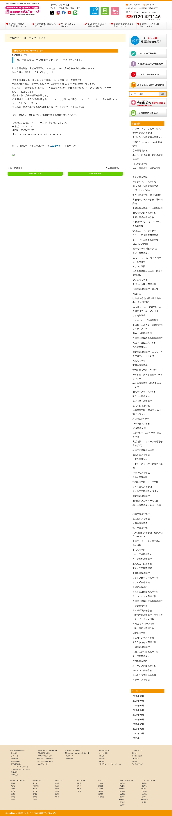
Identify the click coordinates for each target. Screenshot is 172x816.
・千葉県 (34, 788)
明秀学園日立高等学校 (143, 628)
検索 (162, 94)
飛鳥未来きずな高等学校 (144, 392)
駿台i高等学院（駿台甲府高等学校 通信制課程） (146, 300)
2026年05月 (138, 710)
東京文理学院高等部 (142, 568)
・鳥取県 (122, 783)
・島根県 (122, 786)
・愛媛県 (122, 802)
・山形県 (12, 794)
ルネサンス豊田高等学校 (144, 675)
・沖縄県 (144, 802)
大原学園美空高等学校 (143, 217)
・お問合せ (133, 761)
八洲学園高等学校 (141, 647)
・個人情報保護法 (136, 756)
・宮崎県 (144, 797)
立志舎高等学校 (140, 661)
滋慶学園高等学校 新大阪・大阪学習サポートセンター (147, 354)
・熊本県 (144, 791)
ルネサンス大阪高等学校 (144, 666)
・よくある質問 (102, 753)
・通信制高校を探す (43, 753)
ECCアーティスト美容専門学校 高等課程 (146, 260)
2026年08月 (138, 696)
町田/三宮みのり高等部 (143, 624)
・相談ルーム (68, 756)
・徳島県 (122, 797)
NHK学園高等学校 (141, 424)
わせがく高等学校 (141, 680)
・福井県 (56, 791)
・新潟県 (56, 783)
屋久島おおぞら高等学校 (144, 642)
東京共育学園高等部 (142, 564)
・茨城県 (34, 794)
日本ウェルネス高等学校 (144, 596)
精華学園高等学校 (141, 514)
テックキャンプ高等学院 (144, 182)
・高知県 (122, 805)
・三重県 (78, 791)
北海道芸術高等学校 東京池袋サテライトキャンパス (147, 617)
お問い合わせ (150, 5)
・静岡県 (78, 783)
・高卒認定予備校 (15, 764)
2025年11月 (138, 738)
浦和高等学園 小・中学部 (145, 482)
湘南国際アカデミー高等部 (145, 500)
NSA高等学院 (139, 428)
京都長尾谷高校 (140, 150)
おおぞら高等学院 (141, 473)
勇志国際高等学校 (141, 656)
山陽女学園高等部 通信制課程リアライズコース (147, 327)
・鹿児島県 (144, 799)
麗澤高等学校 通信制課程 (144, 248)
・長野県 (56, 797)
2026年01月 (138, 729)
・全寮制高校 (13, 775)
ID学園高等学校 (140, 347)
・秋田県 (12, 788)
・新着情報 (101, 761)
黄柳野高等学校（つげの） (145, 370)
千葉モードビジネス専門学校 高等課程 (147, 543)
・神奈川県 (35, 786)
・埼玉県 (34, 791)
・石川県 (56, 788)
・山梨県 (56, 794)
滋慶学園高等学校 (141, 496)
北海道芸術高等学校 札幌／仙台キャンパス (147, 534)
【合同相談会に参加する (72, 750)
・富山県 (56, 786)
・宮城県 (12, 797)
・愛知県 (78, 786)
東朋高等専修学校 (141, 573)
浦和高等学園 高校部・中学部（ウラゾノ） (146, 412)
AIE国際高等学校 (140, 419)
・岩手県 (12, 791)
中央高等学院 (138, 550)
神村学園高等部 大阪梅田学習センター (146, 385)
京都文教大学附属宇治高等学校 (147, 137)
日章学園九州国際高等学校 (145, 592)
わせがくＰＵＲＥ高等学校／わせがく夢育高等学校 (147, 131)
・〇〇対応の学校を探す (45, 761)
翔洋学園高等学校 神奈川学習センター (146, 507)
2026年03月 (138, 719)
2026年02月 (138, 724)
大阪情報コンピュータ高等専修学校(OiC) (147, 443)
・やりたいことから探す (45, 758)
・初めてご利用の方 (136, 764)
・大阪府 (100, 783)
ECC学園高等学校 (141, 406)
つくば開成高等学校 (142, 554)
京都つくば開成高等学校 (144, 284)
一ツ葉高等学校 (140, 606)
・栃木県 (34, 797)
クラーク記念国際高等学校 (145, 235)
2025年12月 (138, 733)
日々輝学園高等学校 (142, 610)
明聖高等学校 (138, 633)
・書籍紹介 (101, 758)
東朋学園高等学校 (142, 365)
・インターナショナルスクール (19, 769)
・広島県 (122, 791)
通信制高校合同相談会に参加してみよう (123, 25)
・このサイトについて (137, 750)
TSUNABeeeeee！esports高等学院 (147, 144)
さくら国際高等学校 (142, 487)
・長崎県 (144, 788)
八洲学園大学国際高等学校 (145, 652)
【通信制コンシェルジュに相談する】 (76, 753)
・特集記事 (101, 756)
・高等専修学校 (14, 761)
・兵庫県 (100, 788)
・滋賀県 (100, 791)
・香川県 (122, 799)
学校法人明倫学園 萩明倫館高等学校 (147, 157)
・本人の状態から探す (44, 756)
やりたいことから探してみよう (68, 25)
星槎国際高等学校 (141, 518)
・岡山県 (122, 788)
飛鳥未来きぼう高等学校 (144, 213)
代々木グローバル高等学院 (145, 320)
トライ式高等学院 (141, 582)
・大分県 (144, 794)
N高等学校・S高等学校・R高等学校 (146, 435)
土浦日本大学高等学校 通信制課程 (147, 201)
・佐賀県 (144, 786)
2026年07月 (138, 701)
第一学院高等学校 (141, 528)
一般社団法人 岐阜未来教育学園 (147, 466)
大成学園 (136, 294)
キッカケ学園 (138, 266)
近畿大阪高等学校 (141, 253)
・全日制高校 (13, 772)
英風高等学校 (138, 361)
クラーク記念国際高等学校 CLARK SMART (146, 242)
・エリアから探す (43, 764)
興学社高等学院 (140, 477)
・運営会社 (133, 753)
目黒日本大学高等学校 (143, 638)
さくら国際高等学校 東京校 (145, 491)
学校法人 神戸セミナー (144, 231)
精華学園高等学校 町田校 (145, 289)
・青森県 (12, 786)
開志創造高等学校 (141, 164)
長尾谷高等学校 (140, 587)
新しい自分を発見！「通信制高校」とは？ (17, 25)
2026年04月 (138, 715)
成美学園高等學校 (141, 523)
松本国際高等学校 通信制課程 (146, 195)
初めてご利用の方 (134, 5)
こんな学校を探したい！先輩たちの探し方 (97, 25)
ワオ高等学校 (138, 315)
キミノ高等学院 (140, 177)
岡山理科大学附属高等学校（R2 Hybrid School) (145, 188)
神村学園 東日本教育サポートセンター (147, 376)
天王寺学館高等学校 (142, 559)
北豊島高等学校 (140, 459)
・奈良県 (100, 794)
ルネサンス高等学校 (142, 670)
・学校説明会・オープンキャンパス (109, 764)
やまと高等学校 (140, 279)
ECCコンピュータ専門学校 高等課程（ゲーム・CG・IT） (146, 309)
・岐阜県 (78, 788)
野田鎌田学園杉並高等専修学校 (147, 601)
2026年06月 (138, 705)
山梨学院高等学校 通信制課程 (147, 208)
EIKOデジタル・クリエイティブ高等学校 (146, 224)
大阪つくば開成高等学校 (144, 343)
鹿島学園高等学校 (141, 455)
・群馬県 (34, 799)
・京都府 (100, 786)
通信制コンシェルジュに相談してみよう (149, 25)
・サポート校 (13, 756)
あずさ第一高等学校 (142, 401)
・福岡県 (144, 783)
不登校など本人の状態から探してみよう (45, 25)
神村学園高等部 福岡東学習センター (147, 170)
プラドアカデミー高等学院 (145, 578)
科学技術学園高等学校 (143, 450)
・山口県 (122, 794)
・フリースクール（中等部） (19, 767)
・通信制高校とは (103, 750)
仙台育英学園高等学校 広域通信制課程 (147, 273)
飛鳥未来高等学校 (141, 396)
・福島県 (12, 799)
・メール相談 (68, 758)
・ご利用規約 (134, 758)
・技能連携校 (13, 758)
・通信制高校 (13, 753)
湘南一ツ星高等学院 (142, 333)
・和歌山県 (100, 797)
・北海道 (12, 783)
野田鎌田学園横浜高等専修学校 (147, 338)
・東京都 (34, 783)
